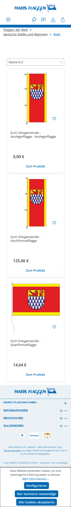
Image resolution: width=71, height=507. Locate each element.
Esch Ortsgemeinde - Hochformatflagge (26, 239)
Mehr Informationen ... (35, 479)
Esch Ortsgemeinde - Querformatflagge (26, 343)
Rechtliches (13, 417)
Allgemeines (13, 425)
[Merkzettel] (43, 19)
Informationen (15, 410)
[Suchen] (34, 19)
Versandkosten (12, 450)
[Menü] (8, 19)
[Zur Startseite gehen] (35, 8)
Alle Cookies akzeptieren (36, 502)
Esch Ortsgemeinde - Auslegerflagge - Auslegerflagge (33, 134)
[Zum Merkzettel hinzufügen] (54, 118)
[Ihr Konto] (53, 19)
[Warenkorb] (63, 19)
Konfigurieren (36, 485)
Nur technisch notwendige (36, 494)
